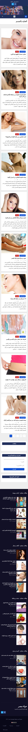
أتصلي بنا (4, 725)
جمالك (17, 51)
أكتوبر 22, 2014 (12, 553)
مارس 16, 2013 (12, 605)
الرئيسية (17, 725)
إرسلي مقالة (5, 729)
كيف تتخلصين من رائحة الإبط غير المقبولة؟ (15, 136)
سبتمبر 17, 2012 (12, 575)
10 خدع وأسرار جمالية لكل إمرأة (18, 298)
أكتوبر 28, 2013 (22, 382)
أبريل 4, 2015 (23, 56)
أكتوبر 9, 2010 (12, 532)
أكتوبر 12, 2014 (22, 301)
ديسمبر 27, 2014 (22, 179)
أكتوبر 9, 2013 (22, 422)
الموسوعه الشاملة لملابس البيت (9, 530)
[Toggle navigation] (14, 16)
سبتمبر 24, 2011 (12, 637)
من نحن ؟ (11, 725)
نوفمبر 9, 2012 (12, 658)
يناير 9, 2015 (23, 98)
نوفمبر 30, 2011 (12, 521)
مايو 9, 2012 (13, 669)
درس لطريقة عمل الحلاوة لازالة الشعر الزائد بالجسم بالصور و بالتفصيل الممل (9, 584)
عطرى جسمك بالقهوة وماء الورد (18, 54)
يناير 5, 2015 (23, 139)
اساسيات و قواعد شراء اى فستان (9, 519)
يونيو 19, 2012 (12, 500)
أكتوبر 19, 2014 (12, 564)
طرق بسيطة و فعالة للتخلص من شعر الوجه (15, 217)
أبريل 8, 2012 (12, 587)
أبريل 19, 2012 (12, 680)
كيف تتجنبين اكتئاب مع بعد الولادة (9, 635)
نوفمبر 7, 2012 (12, 616)
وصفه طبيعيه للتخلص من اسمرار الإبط (17, 177)
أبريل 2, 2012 (12, 511)
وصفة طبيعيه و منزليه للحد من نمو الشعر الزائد (15, 420)
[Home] (26, 16)
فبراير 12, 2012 (12, 627)
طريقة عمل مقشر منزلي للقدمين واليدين (16, 339)
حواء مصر (14, 8)
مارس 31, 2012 (12, 691)
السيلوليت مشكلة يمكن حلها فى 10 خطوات (15, 379)
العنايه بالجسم (22, 51)
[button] (2, 16)
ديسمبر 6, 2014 (22, 220)
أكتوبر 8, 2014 (22, 341)
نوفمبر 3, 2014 (22, 260)
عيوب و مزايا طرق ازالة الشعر (18, 258)
